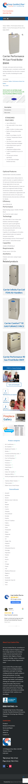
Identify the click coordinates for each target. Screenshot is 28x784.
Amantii (7, 493)
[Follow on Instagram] (10, 766)
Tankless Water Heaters (11, 481)
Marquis (7, 545)
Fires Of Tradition (10, 520)
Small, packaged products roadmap (14, 476)
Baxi (6, 502)
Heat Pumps (8, 467)
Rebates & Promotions (9, 725)
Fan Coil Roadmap (10, 458)
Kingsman (7, 534)
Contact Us (6, 734)
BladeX (7, 504)
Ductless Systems (9, 456)
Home (4, 25)
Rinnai (6, 575)
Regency (7, 573)
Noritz (7, 559)
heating (7, 469)
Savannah (7, 577)
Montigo (7, 550)
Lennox (7, 536)
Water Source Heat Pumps (12, 485)
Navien (7, 555)
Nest (6, 557)
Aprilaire (7, 495)
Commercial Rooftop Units (12, 453)
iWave (6, 532)
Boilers (8, 25)
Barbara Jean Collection (11, 500)
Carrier (6, 85)
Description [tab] (7, 107)
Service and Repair (8, 728)
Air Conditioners (9, 444)
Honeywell (8, 529)
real (6, 568)
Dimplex (7, 511)
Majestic (7, 543)
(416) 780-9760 (7, 13)
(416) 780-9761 (12, 761)
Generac (7, 525)
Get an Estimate (14, 385)
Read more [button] (7, 622)
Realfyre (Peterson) (10, 571)
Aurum (7, 497)
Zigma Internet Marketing (17, 782)
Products (5, 723)
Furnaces (7, 462)
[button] (4, 18)
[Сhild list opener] (14, 444)
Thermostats (8, 483)
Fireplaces (7, 460)
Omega (7, 564)
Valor (6, 582)
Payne (6, 566)
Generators (8, 465)
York (6, 584)
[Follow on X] (7, 766)
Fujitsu (7, 523)
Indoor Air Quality (10, 472)
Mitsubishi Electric (10, 548)
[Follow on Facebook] (4, 766)
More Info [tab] (7, 112)
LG (5, 539)
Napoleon (7, 552)
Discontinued (8, 513)
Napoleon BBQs (9, 474)
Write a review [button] (15, 602)
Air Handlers (8, 446)
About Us (5, 732)
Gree (6, 527)
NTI (6, 561)
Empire (7, 518)
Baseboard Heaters (10, 449)
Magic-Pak (8, 541)
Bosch (6, 507)
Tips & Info (6, 730)
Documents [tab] (7, 110)
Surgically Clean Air (10, 580)
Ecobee (7, 516)
